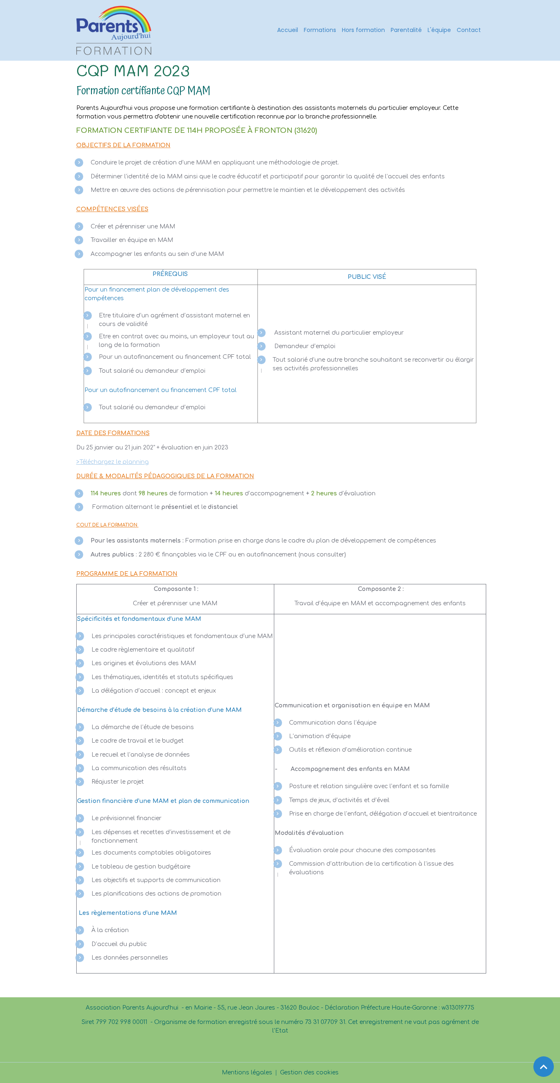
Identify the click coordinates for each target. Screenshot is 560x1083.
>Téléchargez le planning (112, 462)
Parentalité (406, 30)
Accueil (287, 30)
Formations (320, 30)
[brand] (115, 30)
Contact (469, 30)
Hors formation (363, 30)
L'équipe (439, 30)
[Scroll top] (543, 1066)
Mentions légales (247, 1072)
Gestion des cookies (309, 1072)
